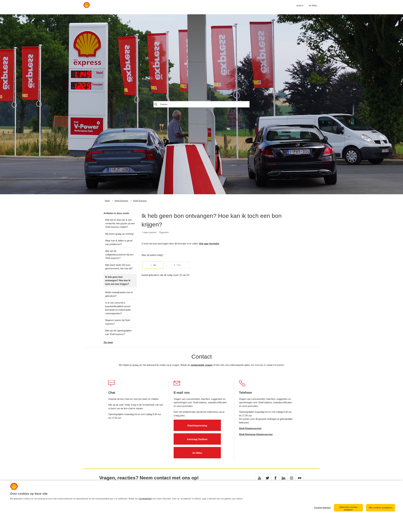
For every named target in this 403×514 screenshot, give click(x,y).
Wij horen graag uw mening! (119, 233)
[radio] (153, 265)
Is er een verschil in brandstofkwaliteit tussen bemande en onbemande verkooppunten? (118, 308)
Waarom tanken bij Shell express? (117, 322)
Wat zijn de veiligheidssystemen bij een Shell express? (119, 254)
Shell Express (121, 201)
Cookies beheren (322, 507)
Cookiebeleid (145, 498)
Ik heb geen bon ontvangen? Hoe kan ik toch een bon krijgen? (117, 280)
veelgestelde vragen (202, 365)
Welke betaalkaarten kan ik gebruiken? (119, 294)
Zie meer (108, 342)
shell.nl (299, 5)
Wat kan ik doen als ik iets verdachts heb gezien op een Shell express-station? (120, 223)
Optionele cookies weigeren (348, 508)
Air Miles (313, 5)
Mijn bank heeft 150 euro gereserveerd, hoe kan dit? (119, 267)
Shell (107, 201)
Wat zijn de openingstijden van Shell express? (118, 332)
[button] (259, 478)
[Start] (86, 7)
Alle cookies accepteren (380, 507)
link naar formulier (209, 243)
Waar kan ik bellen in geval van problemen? (118, 242)
